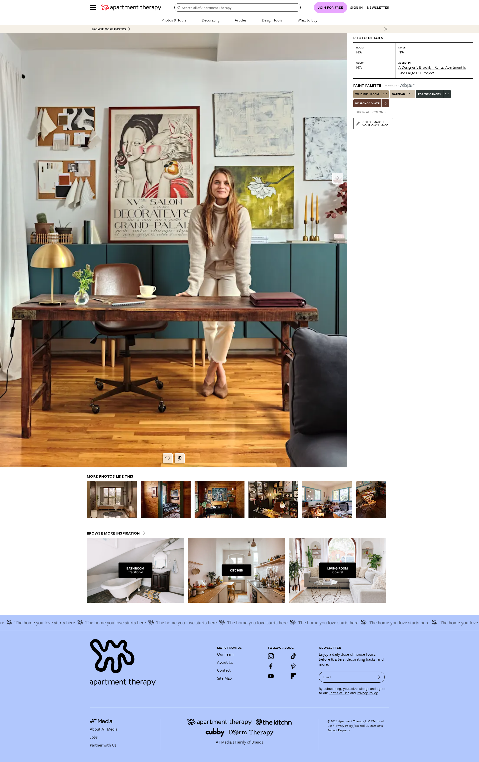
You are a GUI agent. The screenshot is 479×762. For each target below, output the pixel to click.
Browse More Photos (109, 29)
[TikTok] (293, 656)
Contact (224, 670)
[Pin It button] (180, 458)
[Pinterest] (293, 666)
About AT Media (103, 729)
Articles (240, 20)
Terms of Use (339, 693)
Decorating (210, 20)
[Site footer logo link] (150, 660)
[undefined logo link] (131, 7)
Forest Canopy (429, 94)
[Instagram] (271, 656)
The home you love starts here (91, 622)
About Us (225, 662)
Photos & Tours (174, 20)
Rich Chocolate (367, 103)
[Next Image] (337, 178)
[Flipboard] (293, 676)
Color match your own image (375, 123)
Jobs (94, 737)
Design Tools (272, 20)
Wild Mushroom (367, 94)
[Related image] (112, 499)
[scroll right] (382, 500)
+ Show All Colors (369, 112)
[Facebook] (271, 666)
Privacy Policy (367, 693)
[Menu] (93, 7)
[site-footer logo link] (101, 721)
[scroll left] (91, 500)
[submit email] (378, 677)
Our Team (225, 654)
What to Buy (307, 20)
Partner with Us (103, 745)
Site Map (224, 678)
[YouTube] (271, 676)
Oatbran (398, 94)
